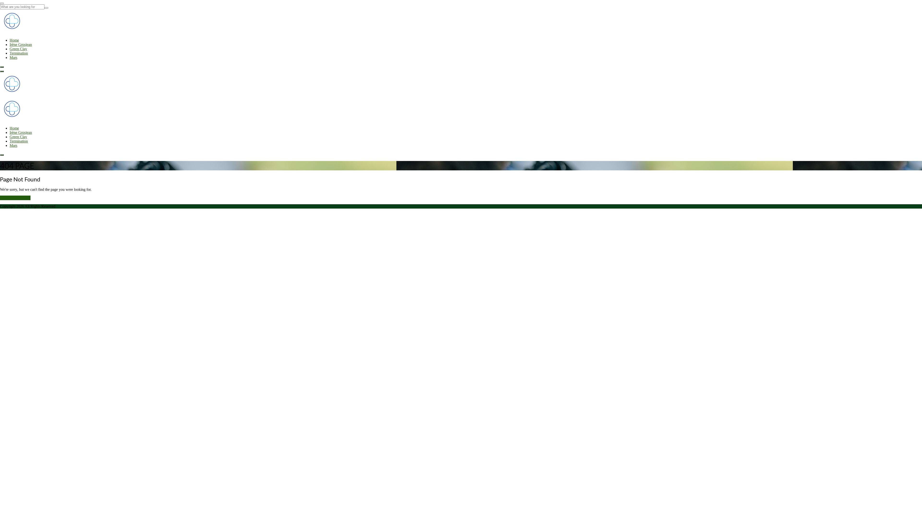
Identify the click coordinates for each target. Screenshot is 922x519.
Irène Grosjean (21, 45)
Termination (19, 53)
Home (14, 40)
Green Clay (18, 49)
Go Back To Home (15, 198)
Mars (13, 58)
